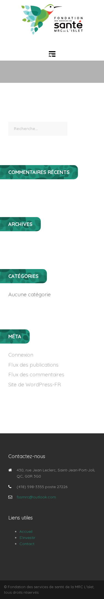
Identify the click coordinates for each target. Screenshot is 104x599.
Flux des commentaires (36, 374)
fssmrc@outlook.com (36, 496)
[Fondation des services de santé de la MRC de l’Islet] (52, 19)
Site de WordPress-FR (34, 384)
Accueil (25, 531)
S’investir (27, 537)
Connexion (20, 354)
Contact (26, 543)
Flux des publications (33, 364)
